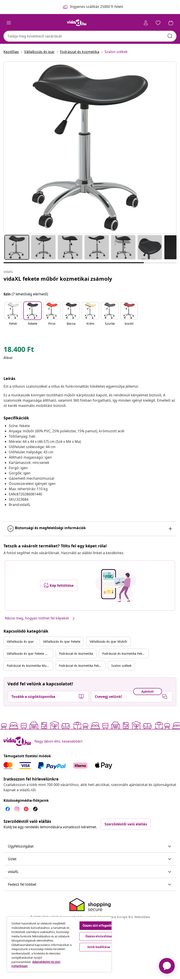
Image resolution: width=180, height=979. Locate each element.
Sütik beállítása (98, 947)
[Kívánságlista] (158, 22)
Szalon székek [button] (121, 665)
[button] (13, 316)
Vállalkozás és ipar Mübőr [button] (108, 641)
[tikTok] (35, 809)
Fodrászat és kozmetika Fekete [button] (124, 653)
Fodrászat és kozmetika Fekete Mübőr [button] (82, 665)
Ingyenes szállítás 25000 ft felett (96, 6)
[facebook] (7, 809)
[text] (19, 350)
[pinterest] (26, 809)
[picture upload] (116, 585)
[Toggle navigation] (9, 23)
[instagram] (17, 809)
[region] (59, 944)
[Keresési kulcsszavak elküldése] (169, 35)
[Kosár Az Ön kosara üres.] (171, 22)
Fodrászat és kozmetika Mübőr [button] (29, 665)
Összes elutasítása (98, 936)
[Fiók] (145, 22)
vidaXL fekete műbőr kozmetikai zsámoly (58, 278)
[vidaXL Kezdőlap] (77, 23)
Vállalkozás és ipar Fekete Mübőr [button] (30, 653)
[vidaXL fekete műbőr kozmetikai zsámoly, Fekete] (90, 148)
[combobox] (90, 36)
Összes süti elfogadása (99, 926)
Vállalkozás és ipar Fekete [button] (61, 641)
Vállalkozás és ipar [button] (20, 641)
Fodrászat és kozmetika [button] (76, 653)
